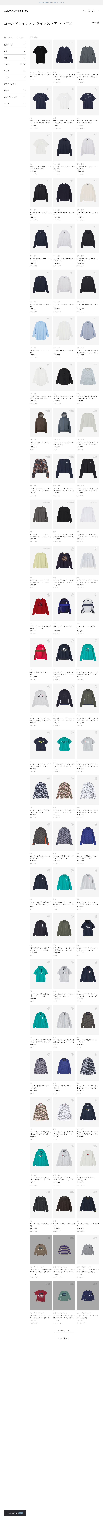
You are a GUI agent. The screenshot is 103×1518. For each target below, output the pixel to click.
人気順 (84, 30)
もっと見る (62, 1338)
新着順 (93, 22)
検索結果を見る (14, 1513)
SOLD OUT (41, 1250)
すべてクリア (21, 37)
